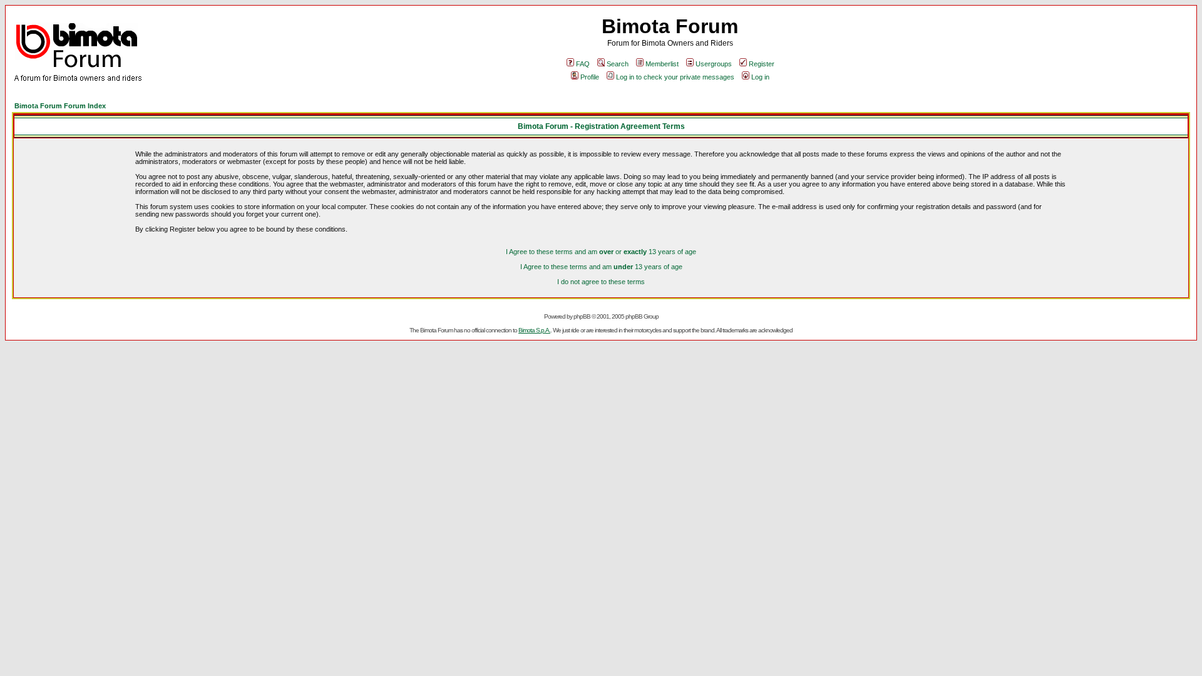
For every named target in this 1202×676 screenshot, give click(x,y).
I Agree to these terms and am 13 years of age (601, 266)
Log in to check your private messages (675, 77)
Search (618, 64)
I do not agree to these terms (601, 281)
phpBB (581, 316)
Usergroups (714, 64)
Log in (760, 77)
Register (761, 64)
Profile (589, 77)
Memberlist (662, 64)
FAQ (583, 64)
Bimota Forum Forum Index (60, 106)
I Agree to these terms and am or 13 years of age (601, 251)
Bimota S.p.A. (534, 330)
